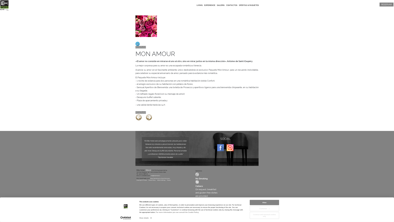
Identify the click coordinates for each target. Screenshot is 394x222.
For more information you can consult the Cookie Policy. (177, 212)
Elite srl (148, 170)
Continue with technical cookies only (264, 215)
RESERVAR (140, 47)
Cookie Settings (161, 180)
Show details (144, 218)
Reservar (386, 4)
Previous (138, 117)
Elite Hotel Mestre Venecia (5, 5)
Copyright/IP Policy (141, 180)
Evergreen (140, 41)
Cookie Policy (152, 180)
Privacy (169, 180)
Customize (263, 208)
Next (149, 117)
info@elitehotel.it (155, 175)
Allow (264, 202)
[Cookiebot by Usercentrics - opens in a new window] (126, 218)
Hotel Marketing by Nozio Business (160, 178)
